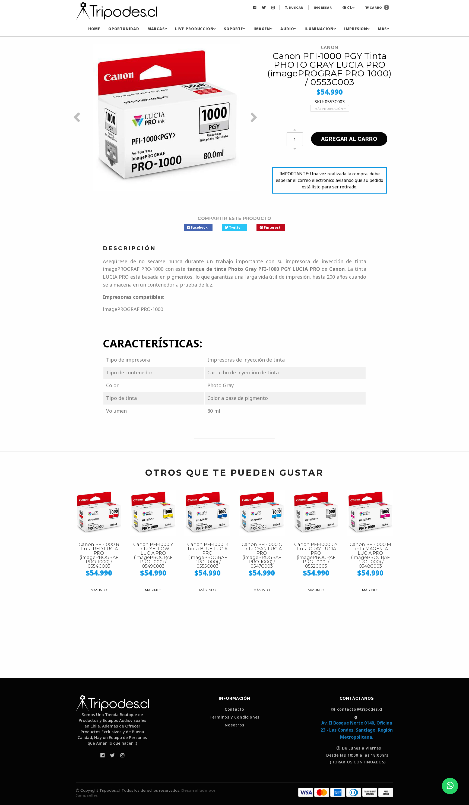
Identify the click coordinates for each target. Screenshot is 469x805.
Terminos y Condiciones (235, 717)
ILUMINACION (319, 28)
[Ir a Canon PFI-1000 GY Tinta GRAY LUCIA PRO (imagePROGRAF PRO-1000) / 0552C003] (316, 513)
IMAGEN (261, 28)
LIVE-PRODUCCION (194, 28)
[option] (167, 117)
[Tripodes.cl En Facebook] (255, 7)
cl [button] (349, 7)
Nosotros (234, 725)
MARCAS (156, 28)
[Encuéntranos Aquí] (356, 718)
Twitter (235, 227)
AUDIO (287, 28)
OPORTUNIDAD (123, 28)
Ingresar (323, 7)
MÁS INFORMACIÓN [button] (329, 109)
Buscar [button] (295, 7)
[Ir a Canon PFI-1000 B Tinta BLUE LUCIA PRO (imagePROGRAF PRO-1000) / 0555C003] (207, 513)
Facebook (199, 227)
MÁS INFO (99, 590)
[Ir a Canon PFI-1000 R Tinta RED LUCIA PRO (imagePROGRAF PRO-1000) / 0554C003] (99, 513)
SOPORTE (233, 28)
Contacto (234, 709)
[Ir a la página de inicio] (116, 11)
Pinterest (271, 227)
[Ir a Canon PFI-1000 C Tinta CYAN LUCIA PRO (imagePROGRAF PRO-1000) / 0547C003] (262, 513)
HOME (94, 28)
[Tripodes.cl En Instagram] (273, 7)
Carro (378, 7)
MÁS (382, 28)
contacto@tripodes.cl (359, 709)
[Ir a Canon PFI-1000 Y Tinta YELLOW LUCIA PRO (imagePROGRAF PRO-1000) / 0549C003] (153, 513)
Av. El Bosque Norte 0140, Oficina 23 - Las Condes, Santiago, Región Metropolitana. (357, 730)
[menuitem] (255, 7)
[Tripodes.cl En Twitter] (264, 7)
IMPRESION (355, 28)
